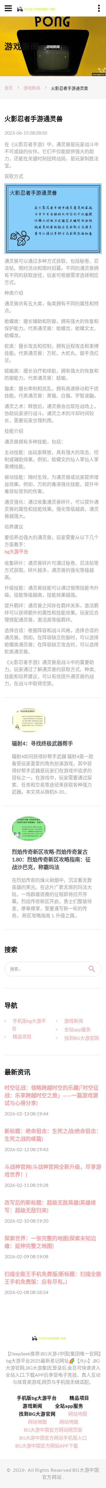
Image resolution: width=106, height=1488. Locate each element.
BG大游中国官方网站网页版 (53, 1429)
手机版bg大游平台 (37, 1398)
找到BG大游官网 (81, 1038)
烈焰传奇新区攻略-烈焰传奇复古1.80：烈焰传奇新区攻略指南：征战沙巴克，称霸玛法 (51, 859)
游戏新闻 (32, 87)
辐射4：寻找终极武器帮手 (42, 743)
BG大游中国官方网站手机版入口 (53, 1437)
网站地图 (77, 1414)
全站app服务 (77, 1029)
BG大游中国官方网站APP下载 (46, 1445)
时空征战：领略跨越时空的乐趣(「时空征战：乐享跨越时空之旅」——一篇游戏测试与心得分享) (51, 1095)
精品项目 (22, 1036)
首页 (8, 87)
